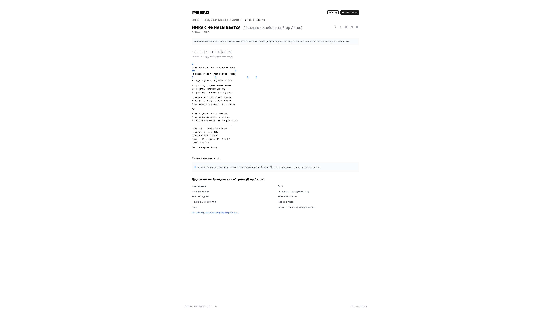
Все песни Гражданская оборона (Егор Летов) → (215, 212)
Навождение (199, 186)
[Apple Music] (351, 27)
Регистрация (351, 12)
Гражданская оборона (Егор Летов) (221, 19)
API (216, 306)
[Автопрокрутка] (213, 52)
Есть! (280, 186)
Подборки (188, 306)
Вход (334, 12)
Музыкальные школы (203, 306)
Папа (194, 207)
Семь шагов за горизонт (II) (293, 191)
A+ (223, 52)
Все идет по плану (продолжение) (297, 207)
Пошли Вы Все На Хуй (204, 201)
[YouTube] (357, 27)
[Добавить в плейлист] (340, 27)
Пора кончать (286, 201)
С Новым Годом (200, 191)
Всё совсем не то (287, 196)
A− (219, 52)
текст (206, 31)
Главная (196, 19)
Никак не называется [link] (254, 19)
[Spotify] (346, 27)
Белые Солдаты (200, 196)
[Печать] (230, 52)
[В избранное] (335, 27)
